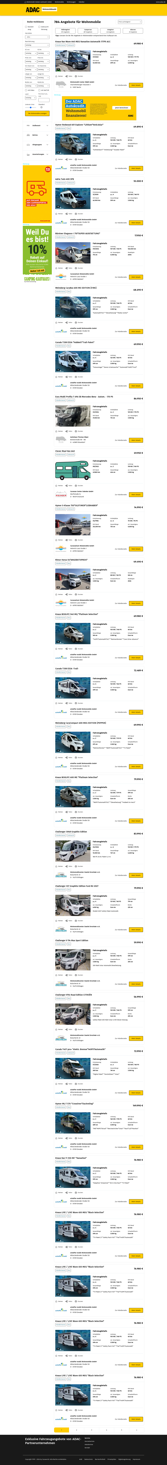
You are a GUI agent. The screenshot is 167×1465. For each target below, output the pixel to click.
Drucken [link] (80, 76)
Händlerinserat (60, 45)
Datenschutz (88, 1459)
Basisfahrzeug (29, 41)
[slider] (30, 107)
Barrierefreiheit (100, 1459)
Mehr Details (136, 85)
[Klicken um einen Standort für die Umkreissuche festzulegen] (41, 108)
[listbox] (130, 22)
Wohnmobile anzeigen (37, 113)
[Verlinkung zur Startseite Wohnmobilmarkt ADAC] (31, 9)
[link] (84, 41)
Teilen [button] (70, 76)
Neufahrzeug (31, 28)
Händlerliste (89, 1444)
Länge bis (41, 74)
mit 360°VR (45, 90)
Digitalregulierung (124, 1459)
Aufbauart (36, 125)
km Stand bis (42, 66)
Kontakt (87, 1448)
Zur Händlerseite (121, 85)
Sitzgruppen (37, 145)
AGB (80, 1459)
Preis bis (40, 58)
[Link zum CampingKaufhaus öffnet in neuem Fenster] (37, 255)
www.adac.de (160, 2)
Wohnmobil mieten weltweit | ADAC (39, 2)
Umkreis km (29, 104)
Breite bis (41, 82)
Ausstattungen (38, 154)
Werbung (57, 95)
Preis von (28, 58)
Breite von (28, 82)
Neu (69, 128)
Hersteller (28, 33)
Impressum (136, 1459)
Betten (35, 135)
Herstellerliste (89, 1441)
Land (26, 94)
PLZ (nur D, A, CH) (43, 95)
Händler (81, 2)
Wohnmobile (59, 2)
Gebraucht (71, 45)
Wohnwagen (71, 2)
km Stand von (29, 66)
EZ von (27, 50)
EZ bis (39, 50)
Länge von (28, 74)
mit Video (31, 90)
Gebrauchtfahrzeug (45, 28)
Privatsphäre (112, 1459)
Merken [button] (60, 76)
